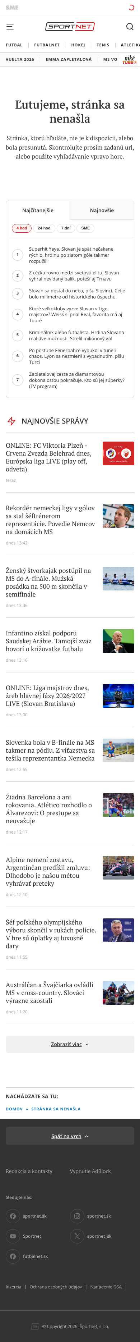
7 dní (66, 228)
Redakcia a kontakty (29, 1171)
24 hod (44, 228)
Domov (14, 1109)
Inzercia (13, 1287)
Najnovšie (102, 210)
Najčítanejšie (37, 210)
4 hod (22, 228)
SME (85, 228)
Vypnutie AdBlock (90, 1171)
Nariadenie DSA (106, 1287)
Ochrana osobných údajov (55, 1287)
